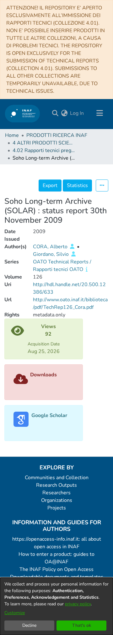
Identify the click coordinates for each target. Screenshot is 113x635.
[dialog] (56, 606)
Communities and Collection (57, 477)
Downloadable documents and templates (56, 576)
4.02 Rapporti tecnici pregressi (44, 150)
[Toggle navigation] (99, 113)
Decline (29, 625)
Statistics (77, 185)
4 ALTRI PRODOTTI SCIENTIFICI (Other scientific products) (44, 142)
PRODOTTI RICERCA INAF (56, 135)
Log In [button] (77, 113)
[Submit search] (55, 113)
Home (12, 135)
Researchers (56, 492)
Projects (56, 507)
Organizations (56, 500)
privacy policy (78, 604)
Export (50, 185)
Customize (14, 613)
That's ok (81, 625)
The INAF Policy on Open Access (56, 569)
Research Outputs (56, 485)
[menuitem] (64, 113)
